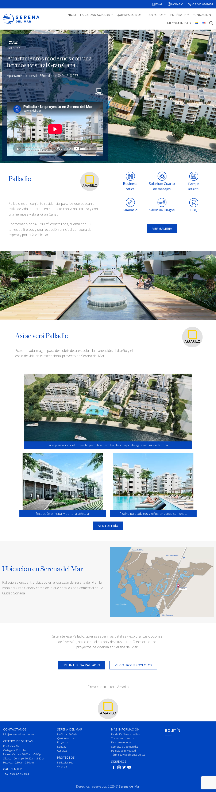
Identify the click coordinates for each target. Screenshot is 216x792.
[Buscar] (211, 23)
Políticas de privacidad (123, 750)
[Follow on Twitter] (124, 767)
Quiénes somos (65, 738)
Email (159, 4)
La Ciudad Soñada (95, 15)
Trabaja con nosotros (122, 738)
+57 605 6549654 (202, 4)
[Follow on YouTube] (129, 767)
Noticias (61, 746)
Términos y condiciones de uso (128, 754)
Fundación (202, 15)
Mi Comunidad (179, 23)
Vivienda (62, 766)
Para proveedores (121, 742)
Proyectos (155, 15)
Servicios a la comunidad (125, 746)
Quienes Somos (129, 15)
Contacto (62, 750)
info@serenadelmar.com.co (18, 734)
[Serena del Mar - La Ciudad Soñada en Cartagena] (21, 19)
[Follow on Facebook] (113, 767)
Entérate (178, 15)
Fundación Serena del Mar (126, 734)
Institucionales (65, 762)
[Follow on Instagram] (119, 767)
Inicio (71, 15)
